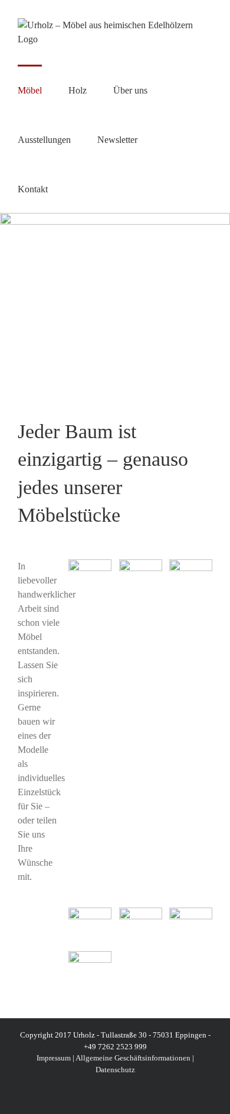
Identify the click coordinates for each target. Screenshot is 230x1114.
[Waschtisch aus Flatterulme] (89, 912)
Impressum (54, 1057)
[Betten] (140, 564)
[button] (77, 188)
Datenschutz (115, 1069)
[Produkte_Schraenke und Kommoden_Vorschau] (190, 564)
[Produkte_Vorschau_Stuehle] (89, 955)
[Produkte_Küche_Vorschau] (140, 912)
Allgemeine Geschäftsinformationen (132, 1057)
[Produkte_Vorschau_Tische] (89, 564)
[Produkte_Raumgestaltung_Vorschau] (190, 912)
